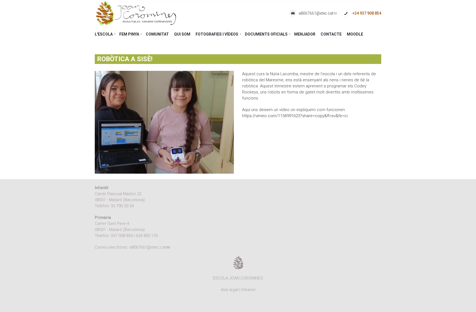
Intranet (248, 289)
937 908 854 (122, 235)
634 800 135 (147, 235)
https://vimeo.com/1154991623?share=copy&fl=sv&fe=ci (295, 115)
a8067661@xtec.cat (318, 13)
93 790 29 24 (122, 205)
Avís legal (229, 289)
